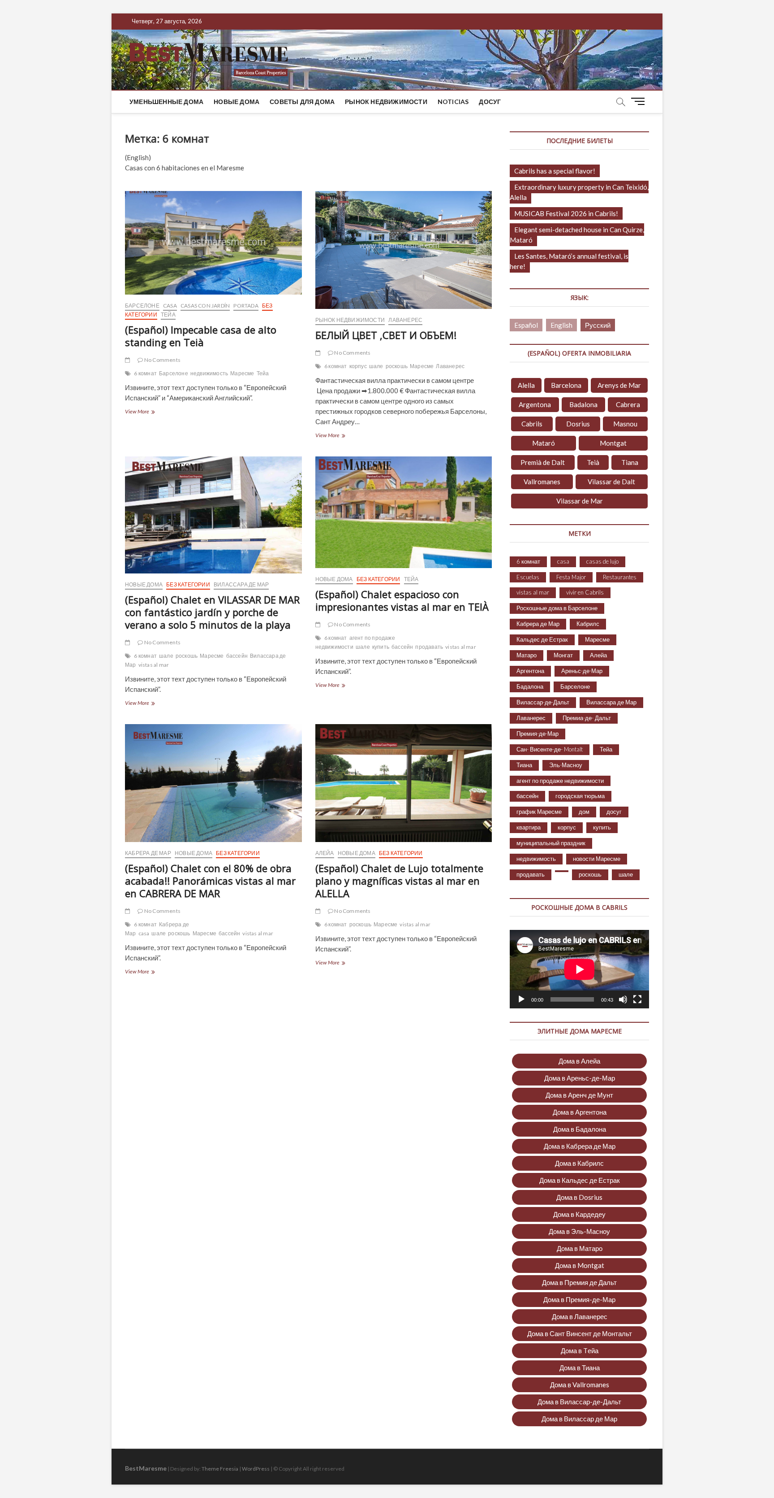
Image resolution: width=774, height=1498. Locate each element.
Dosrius (578, 424)
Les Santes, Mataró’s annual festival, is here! (569, 261)
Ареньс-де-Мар (581, 670)
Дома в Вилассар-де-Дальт (579, 1402)
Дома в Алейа (579, 1061)
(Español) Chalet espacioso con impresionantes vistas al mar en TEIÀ (402, 600)
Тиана (524, 765)
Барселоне (142, 305)
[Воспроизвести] (521, 999)
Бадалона (529, 686)
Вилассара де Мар (241, 584)
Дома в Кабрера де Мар (579, 1146)
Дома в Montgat (579, 1265)
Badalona (583, 404)
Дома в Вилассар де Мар (579, 1419)
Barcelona (566, 385)
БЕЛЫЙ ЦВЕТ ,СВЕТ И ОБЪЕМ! (385, 335)
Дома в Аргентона (579, 1112)
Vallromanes (542, 482)
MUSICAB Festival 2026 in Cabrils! (566, 213)
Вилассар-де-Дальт (542, 702)
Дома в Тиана (579, 1367)
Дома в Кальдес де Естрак (579, 1180)
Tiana (629, 462)
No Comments (162, 359)
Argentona (535, 404)
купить (380, 646)
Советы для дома (302, 101)
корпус (358, 366)
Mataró (543, 443)
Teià (593, 462)
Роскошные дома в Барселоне (557, 608)
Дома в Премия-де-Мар (579, 1299)
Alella (526, 385)
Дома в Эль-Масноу (579, 1231)
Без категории (188, 584)
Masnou (625, 424)
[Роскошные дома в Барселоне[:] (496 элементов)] (561, 871)
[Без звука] (623, 999)
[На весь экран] (637, 999)
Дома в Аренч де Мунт (579, 1095)
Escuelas (527, 577)
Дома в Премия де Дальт (579, 1282)
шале (376, 366)
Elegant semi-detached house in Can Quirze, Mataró (577, 235)
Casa (170, 305)
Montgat (613, 443)
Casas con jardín (205, 305)
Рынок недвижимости (386, 101)
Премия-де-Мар (537, 733)
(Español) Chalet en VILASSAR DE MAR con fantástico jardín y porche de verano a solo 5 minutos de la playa (212, 612)
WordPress (256, 1468)
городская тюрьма (580, 795)
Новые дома (236, 101)
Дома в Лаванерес (579, 1316)
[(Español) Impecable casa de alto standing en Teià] (213, 243)
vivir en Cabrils (585, 592)
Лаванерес (405, 320)
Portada (245, 305)
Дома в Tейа (579, 1350)
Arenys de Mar (619, 385)
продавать (429, 646)
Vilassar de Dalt (611, 482)
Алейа (324, 853)
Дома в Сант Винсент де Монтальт (579, 1333)
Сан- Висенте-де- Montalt (549, 749)
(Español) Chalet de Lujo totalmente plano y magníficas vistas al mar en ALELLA (399, 880)
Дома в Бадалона (579, 1129)
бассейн (237, 655)
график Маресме (539, 811)
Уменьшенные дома (166, 101)
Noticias (453, 101)
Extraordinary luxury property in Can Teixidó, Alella (579, 192)
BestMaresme (146, 1468)
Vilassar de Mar (579, 501)
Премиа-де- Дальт (587, 717)
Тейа (168, 314)
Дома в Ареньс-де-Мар (579, 1078)
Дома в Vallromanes (579, 1385)
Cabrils (531, 424)
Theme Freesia (220, 1468)
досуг (490, 101)
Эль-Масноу (565, 765)
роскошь (397, 366)
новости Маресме (596, 858)
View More (148, 412)
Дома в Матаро (579, 1248)
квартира (528, 827)
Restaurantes (619, 577)
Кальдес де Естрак (542, 639)
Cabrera (628, 404)
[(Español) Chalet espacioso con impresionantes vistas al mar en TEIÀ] (403, 512)
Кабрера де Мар (148, 853)
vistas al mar (153, 664)
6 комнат (145, 373)
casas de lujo (602, 561)
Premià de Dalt (542, 462)
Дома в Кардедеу (579, 1214)
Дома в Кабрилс (579, 1163)
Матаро (526, 655)
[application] (579, 969)
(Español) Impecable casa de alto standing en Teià (200, 336)
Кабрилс (587, 623)
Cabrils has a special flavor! (554, 171)
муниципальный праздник (550, 843)
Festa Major (571, 577)
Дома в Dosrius (579, 1197)
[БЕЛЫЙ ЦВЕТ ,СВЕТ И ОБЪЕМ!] (403, 250)
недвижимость (209, 373)
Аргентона (530, 670)
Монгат (563, 655)
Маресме (242, 373)
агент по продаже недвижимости (355, 642)
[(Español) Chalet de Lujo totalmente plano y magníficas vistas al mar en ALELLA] (403, 783)
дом (584, 811)
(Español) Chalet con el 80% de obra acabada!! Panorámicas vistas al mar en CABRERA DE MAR (210, 880)
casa (144, 933)
